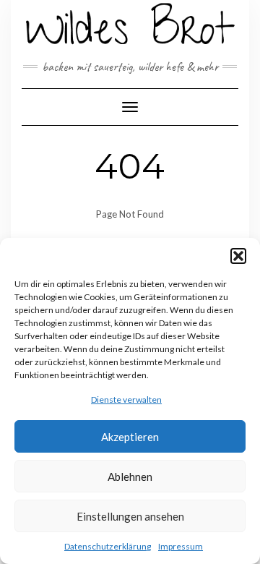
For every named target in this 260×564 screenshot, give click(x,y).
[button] (238, 256)
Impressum (180, 546)
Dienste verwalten (126, 399)
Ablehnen (130, 476)
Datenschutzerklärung (107, 546)
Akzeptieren (130, 436)
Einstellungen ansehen (130, 516)
